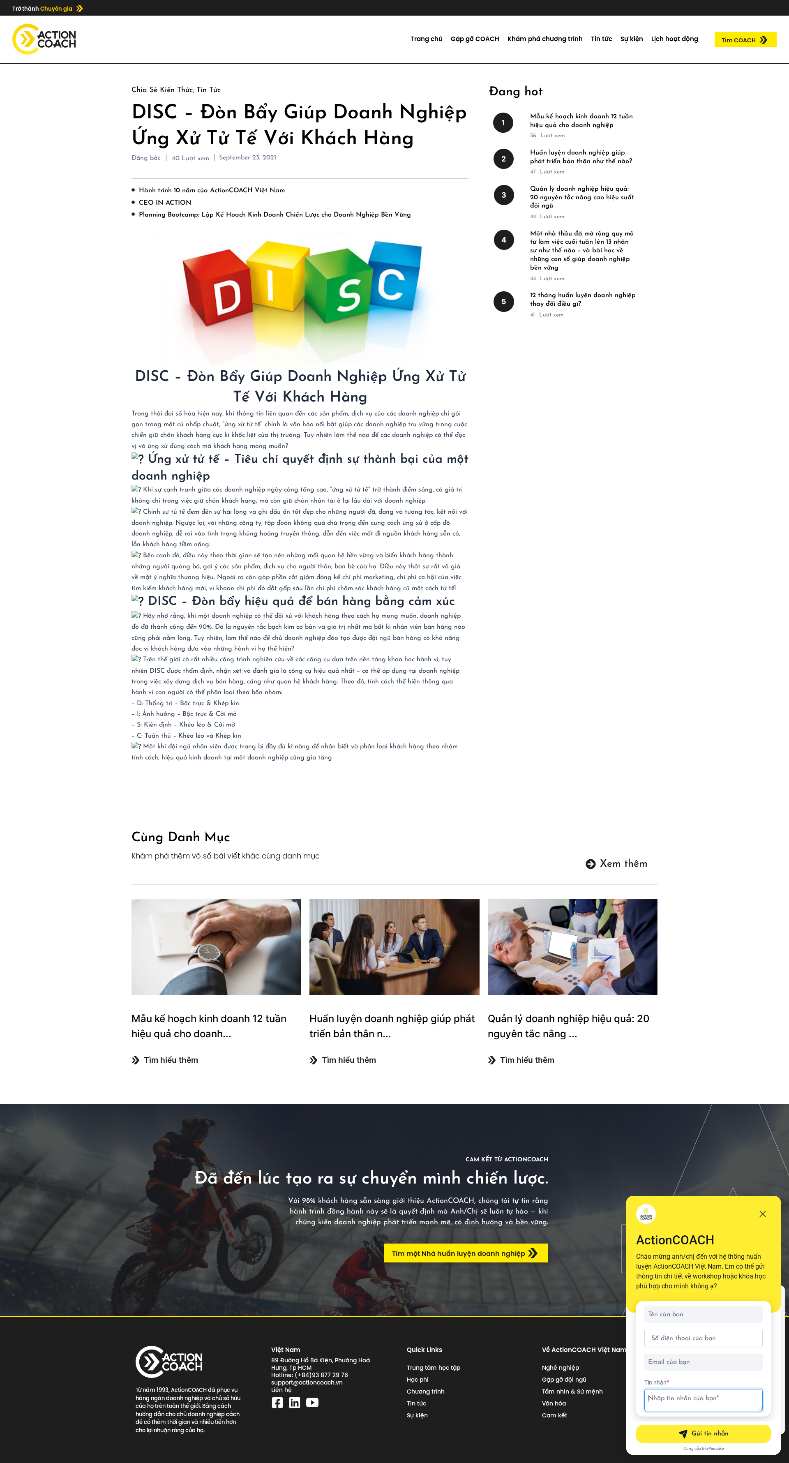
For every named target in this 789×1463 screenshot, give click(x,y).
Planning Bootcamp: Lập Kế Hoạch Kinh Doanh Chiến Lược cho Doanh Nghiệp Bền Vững (275, 215)
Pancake (716, 1448)
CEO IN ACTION (165, 203)
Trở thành (42, 8)
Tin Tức (208, 90)
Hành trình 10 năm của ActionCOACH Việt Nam (212, 190)
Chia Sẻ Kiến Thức (162, 90)
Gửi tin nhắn (710, 1434)
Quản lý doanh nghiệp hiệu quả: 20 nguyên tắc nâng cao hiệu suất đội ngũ (582, 198)
